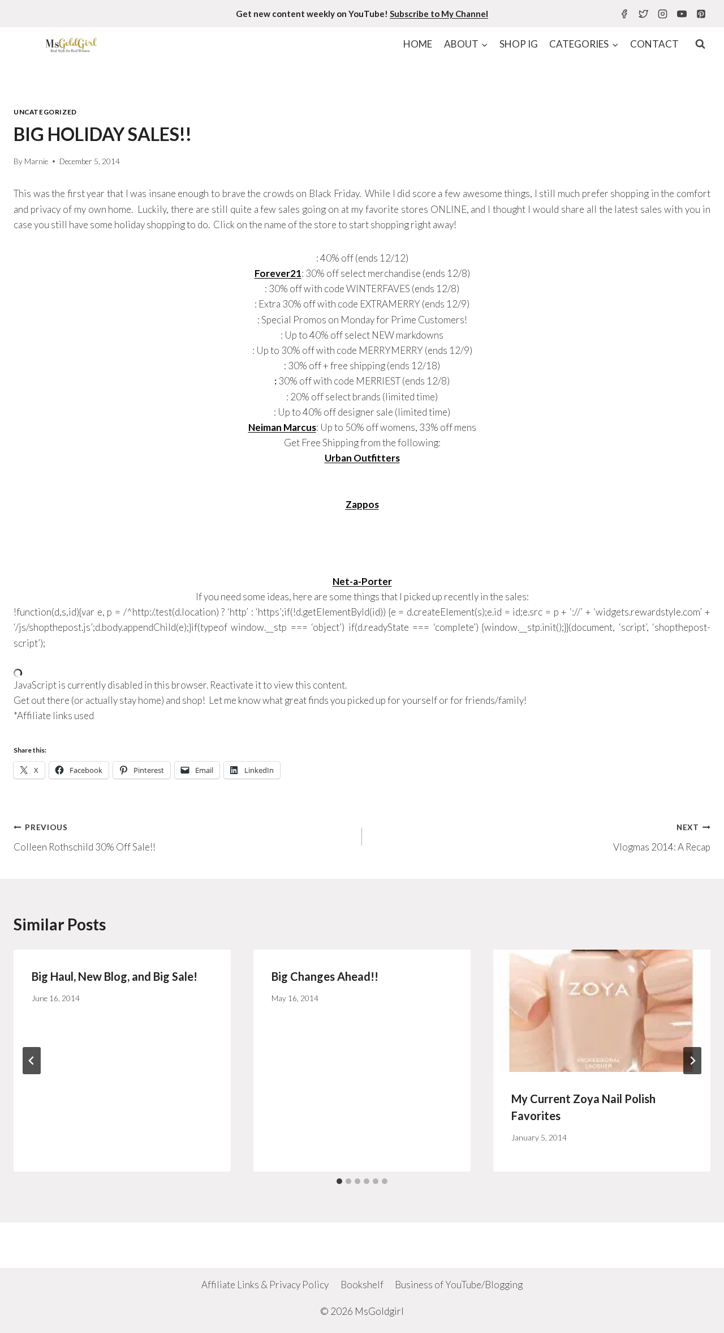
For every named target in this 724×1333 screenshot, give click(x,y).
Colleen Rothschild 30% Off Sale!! (85, 838)
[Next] (692, 1060)
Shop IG (518, 44)
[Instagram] (662, 13)
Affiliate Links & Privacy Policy (265, 1285)
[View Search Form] (700, 44)
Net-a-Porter (362, 581)
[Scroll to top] (695, 1315)
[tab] (339, 1181)
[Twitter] (643, 13)
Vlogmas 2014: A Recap (661, 838)
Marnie (36, 161)
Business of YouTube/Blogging (459, 1285)
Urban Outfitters (362, 458)
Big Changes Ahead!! (325, 976)
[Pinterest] (700, 13)
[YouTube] (681, 13)
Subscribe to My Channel (439, 13)
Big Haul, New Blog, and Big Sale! (114, 976)
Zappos (362, 504)
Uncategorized (45, 112)
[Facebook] (624, 13)
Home (417, 44)
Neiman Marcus (282, 427)
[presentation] (601, 1011)
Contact (654, 44)
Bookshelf (362, 1285)
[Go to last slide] (32, 1060)
